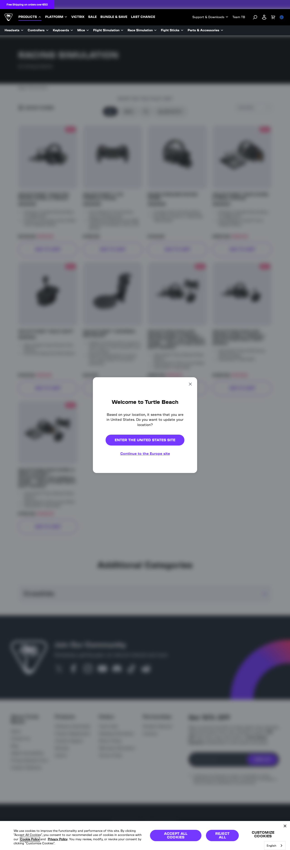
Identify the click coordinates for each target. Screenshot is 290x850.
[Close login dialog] (187, 530)
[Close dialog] (190, 383)
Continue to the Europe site (145, 453)
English (271, 845)
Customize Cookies (263, 834)
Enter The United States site (145, 440)
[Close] (285, 826)
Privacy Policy (58, 839)
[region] (145, 835)
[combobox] (274, 845)
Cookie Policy (29, 839)
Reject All (222, 835)
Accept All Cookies (176, 835)
